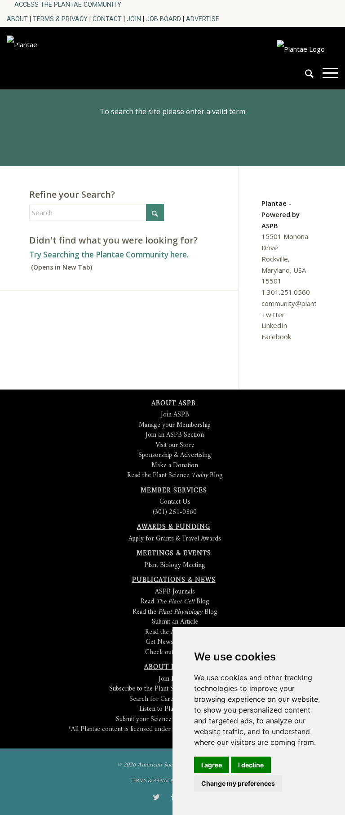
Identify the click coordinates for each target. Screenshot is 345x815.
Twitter (273, 314)
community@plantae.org (298, 303)
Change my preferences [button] (238, 783)
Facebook (276, 336)
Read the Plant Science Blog (175, 476)
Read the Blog (175, 612)
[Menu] (326, 77)
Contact (107, 18)
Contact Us (174, 502)
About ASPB (173, 404)
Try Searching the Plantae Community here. (109, 254)
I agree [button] (211, 765)
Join (134, 18)
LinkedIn (274, 325)
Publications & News (174, 580)
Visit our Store (175, 445)
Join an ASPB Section (175, 435)
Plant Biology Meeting (174, 565)
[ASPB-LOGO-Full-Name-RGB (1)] (71, 56)
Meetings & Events (174, 554)
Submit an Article (175, 622)
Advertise (202, 18)
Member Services (174, 491)
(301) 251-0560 (175, 512)
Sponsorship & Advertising (174, 455)
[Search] (305, 77)
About (17, 18)
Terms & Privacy (60, 18)
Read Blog (175, 602)
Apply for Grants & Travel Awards (174, 539)
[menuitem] (67, 4)
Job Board (163, 18)
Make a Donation (174, 466)
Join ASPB (175, 415)
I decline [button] (251, 765)
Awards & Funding (173, 527)
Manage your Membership (175, 425)
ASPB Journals (175, 592)
